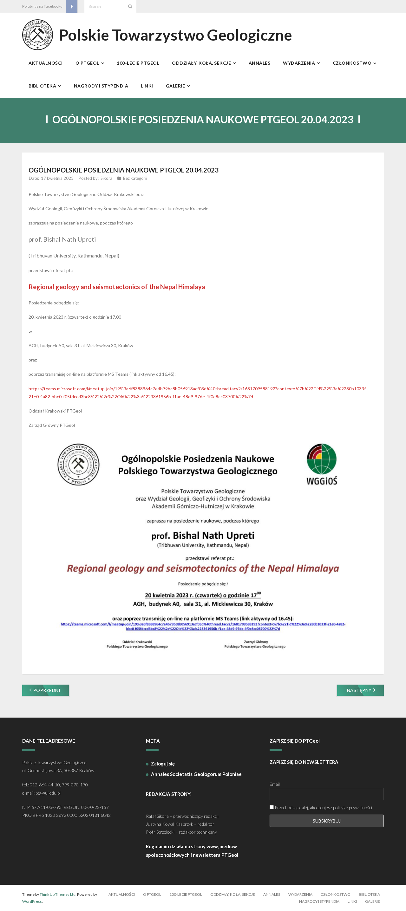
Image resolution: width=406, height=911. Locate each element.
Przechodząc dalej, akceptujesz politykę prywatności (323, 807)
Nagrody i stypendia (319, 901)
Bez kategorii (135, 178)
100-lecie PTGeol (185, 894)
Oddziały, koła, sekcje (232, 894)
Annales (271, 894)
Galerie (372, 901)
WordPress (32, 901)
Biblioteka (369, 894)
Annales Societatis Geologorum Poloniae (196, 774)
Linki (352, 901)
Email (275, 784)
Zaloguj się (163, 763)
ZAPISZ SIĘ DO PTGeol (295, 741)
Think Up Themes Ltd (57, 894)
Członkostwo (335, 894)
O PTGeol (152, 894)
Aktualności (121, 894)
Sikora (106, 178)
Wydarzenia (300, 894)
